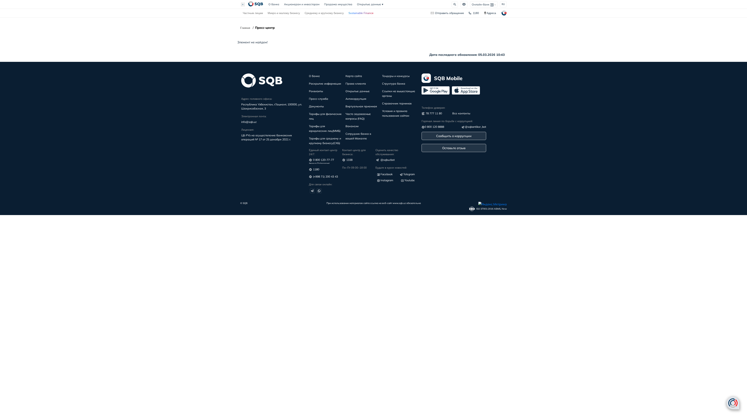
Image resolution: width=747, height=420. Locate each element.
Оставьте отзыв (454, 148)
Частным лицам (253, 13)
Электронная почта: (254, 116)
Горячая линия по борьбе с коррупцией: (447, 121)
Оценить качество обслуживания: (386, 152)
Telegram (409, 174)
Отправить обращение (449, 13)
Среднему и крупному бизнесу (324, 13)
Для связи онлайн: (320, 184)
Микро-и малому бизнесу (284, 13)
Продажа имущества (338, 4)
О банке (275, 4)
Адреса (491, 13)
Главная (245, 27)
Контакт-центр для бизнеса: (354, 152)
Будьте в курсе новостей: (391, 167)
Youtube (409, 180)
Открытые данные (370, 4)
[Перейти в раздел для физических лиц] (255, 4)
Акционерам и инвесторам (301, 4)
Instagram (387, 180)
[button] (244, 4)
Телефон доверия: (433, 107)
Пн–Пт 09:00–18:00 (354, 167)
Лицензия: (247, 129)
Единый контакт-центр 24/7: (323, 152)
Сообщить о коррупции (454, 136)
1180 (476, 13)
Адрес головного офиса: (256, 98)
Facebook (387, 174)
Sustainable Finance (361, 13)
